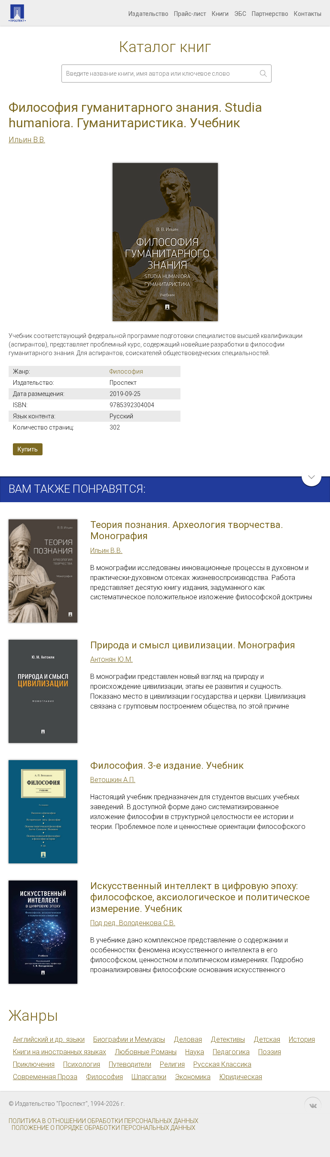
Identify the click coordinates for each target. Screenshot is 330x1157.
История (302, 1039)
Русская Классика (222, 1064)
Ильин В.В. (27, 139)
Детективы (228, 1039)
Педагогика (231, 1052)
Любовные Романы (146, 1052)
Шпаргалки (148, 1077)
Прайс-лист (190, 13)
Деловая (188, 1039)
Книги (220, 13)
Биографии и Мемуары (129, 1039)
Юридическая (240, 1077)
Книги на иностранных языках (59, 1052)
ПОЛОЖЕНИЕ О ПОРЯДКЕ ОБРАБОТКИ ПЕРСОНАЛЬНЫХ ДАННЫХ (104, 1127)
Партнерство (270, 13)
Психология (81, 1064)
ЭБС (240, 13)
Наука (194, 1052)
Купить (28, 449)
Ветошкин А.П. (112, 780)
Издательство (148, 13)
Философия (126, 371)
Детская (267, 1039)
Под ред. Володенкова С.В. (132, 923)
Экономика (193, 1077)
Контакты (307, 13)
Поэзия (269, 1052)
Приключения (34, 1064)
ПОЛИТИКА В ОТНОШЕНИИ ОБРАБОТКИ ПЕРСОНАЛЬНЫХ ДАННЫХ (104, 1120)
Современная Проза (45, 1077)
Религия (172, 1064)
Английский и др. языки (49, 1039)
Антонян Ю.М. (111, 659)
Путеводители (130, 1064)
